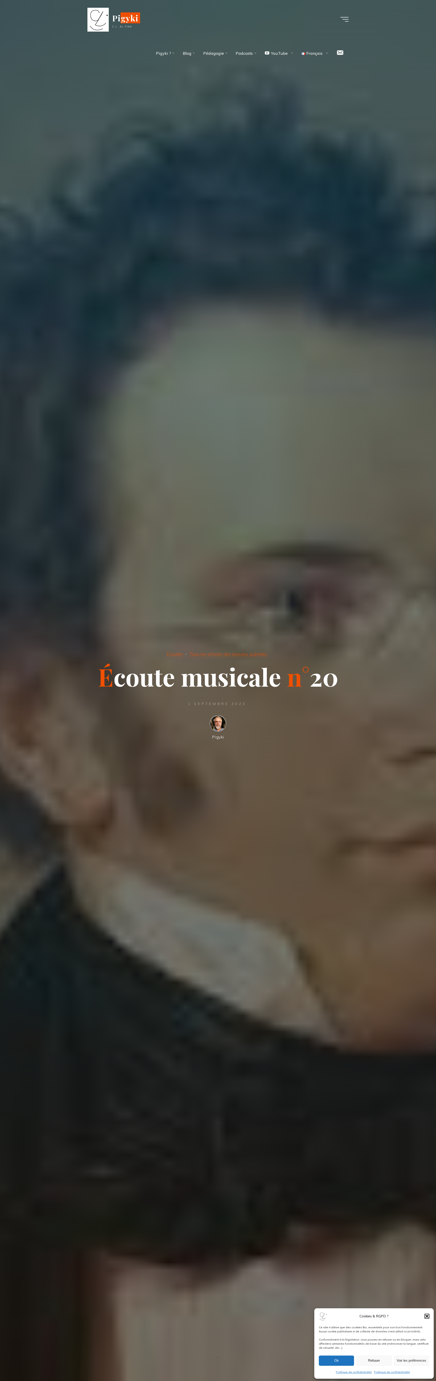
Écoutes (175, 654)
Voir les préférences (411, 1360)
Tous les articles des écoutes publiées (228, 654)
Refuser (374, 1360)
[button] (427, 1316)
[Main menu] (344, 19)
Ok (336, 1360)
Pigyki (125, 17)
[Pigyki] (98, 19)
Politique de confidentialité (354, 1372)
